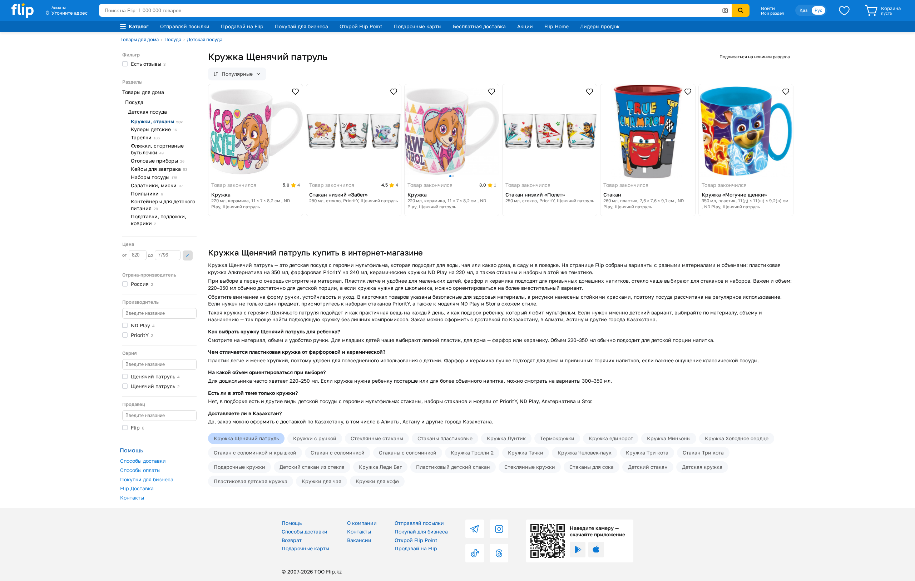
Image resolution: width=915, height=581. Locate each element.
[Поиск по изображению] (725, 10)
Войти (768, 8)
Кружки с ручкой (314, 438)
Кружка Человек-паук (585, 453)
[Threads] (499, 553)
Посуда (172, 39)
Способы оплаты (140, 470)
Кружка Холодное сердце (736, 438)
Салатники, (157, 185)
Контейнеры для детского (163, 204)
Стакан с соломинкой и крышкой (255, 453)
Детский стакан (648, 467)
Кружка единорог (611, 438)
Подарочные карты (417, 26)
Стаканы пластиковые (445, 438)
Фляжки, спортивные (157, 149)
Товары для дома (139, 39)
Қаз (803, 10)
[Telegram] (474, 529)
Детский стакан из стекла (312, 467)
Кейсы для (159, 169)
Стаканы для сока (591, 467)
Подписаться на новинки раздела (754, 56)
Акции (525, 26)
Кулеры (154, 129)
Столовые (157, 161)
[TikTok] (474, 553)
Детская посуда (204, 39)
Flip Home (556, 26)
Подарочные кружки (239, 467)
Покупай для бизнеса (301, 26)
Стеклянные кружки (529, 467)
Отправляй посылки (184, 26)
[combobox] (415, 10)
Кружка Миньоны (669, 438)
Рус (818, 10)
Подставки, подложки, (158, 219)
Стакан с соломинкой (338, 453)
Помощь (292, 523)
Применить (188, 255)
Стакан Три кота (703, 453)
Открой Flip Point (361, 26)
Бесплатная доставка (479, 26)
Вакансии (359, 540)
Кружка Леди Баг (380, 467)
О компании (362, 523)
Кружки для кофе (377, 481)
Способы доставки (143, 461)
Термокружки (557, 438)
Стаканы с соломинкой (407, 453)
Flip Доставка (137, 488)
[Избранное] (844, 10)
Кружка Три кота (647, 453)
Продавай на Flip (242, 26)
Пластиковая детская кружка (250, 481)
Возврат (292, 540)
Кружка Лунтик (506, 438)
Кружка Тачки (525, 453)
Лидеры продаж (599, 26)
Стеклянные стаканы (377, 438)
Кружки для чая (321, 481)
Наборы (154, 177)
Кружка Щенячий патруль (246, 438)
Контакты (132, 498)
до (151, 255)
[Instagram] (499, 529)
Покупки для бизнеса (146, 479)
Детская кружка (702, 467)
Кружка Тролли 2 (472, 453)
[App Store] (596, 549)
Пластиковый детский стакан (453, 467)
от (125, 255)
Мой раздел (772, 13)
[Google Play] (577, 549)
